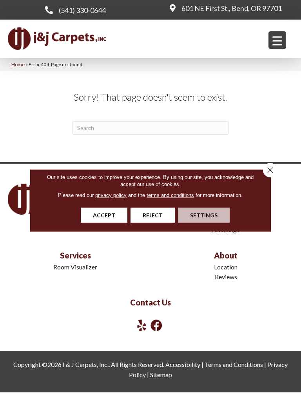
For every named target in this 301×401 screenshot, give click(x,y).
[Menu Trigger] (277, 40)
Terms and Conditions (234, 364)
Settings (204, 215)
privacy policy (111, 195)
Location (226, 267)
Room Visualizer (75, 267)
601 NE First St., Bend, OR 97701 (231, 8)
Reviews (226, 276)
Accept (104, 215)
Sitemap (161, 374)
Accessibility (182, 364)
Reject (153, 215)
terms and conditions (170, 195)
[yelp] (141, 325)
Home (18, 64)
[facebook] (156, 325)
